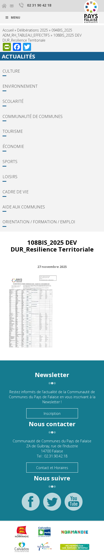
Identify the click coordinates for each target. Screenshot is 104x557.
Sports (10, 161)
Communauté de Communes (33, 116)
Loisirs (10, 176)
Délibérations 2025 (32, 30)
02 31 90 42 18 (39, 5)
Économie (13, 146)
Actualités (18, 56)
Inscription (52, 413)
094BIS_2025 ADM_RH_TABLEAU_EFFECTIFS (37, 33)
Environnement (20, 86)
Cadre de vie (16, 192)
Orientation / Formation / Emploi (39, 222)
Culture (11, 71)
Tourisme (13, 131)
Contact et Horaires (52, 467)
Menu (15, 17)
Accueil (8, 30)
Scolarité (13, 101)
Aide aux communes (24, 207)
